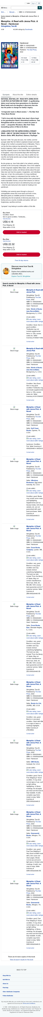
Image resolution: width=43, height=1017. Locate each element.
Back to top (21, 970)
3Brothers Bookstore (32, 481)
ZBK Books (35, 762)
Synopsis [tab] (6, 94)
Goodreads (28, 29)
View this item (7, 219)
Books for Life (36, 703)
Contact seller (30, 341)
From (24, 60)
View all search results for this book (21, 960)
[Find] (40, 7)
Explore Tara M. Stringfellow (21, 276)
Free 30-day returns (21, 260)
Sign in (34, 3)
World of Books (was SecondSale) (34, 310)
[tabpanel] (20, 152)
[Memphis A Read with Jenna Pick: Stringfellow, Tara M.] (14, 290)
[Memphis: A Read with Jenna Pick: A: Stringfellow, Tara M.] (14, 407)
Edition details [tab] (31, 94)
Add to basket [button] (21, 232)
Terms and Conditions (29, 1003)
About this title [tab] (18, 94)
